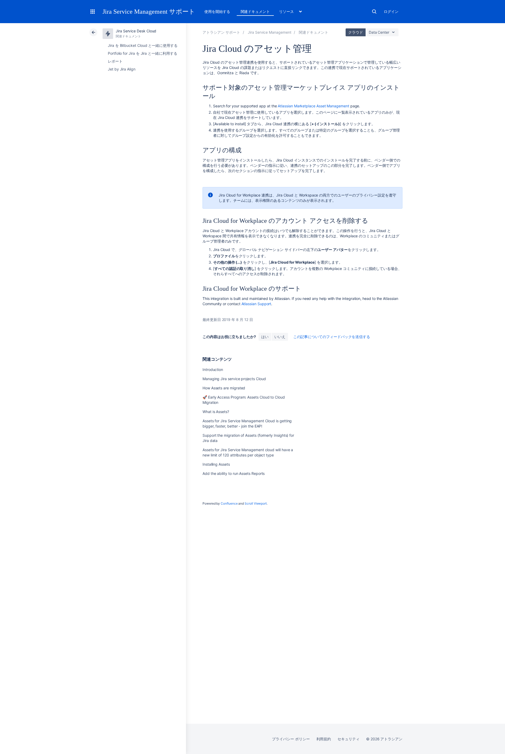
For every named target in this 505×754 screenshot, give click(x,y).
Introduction (213, 369)
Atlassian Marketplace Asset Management (313, 106)
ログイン (391, 11)
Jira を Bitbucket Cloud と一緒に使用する (143, 45)
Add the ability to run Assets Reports (234, 473)
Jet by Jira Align (121, 69)
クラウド (355, 32)
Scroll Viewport (256, 503)
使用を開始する (217, 11)
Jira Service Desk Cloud (136, 31)
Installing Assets (216, 464)
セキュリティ (348, 739)
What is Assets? (216, 411)
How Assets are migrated (224, 388)
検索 (374, 11)
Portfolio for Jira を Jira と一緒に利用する (142, 53)
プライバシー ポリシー (291, 739)
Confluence (229, 503)
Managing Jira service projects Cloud (234, 378)
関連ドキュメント (255, 11)
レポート (115, 61)
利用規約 (323, 739)
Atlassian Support (256, 303)
